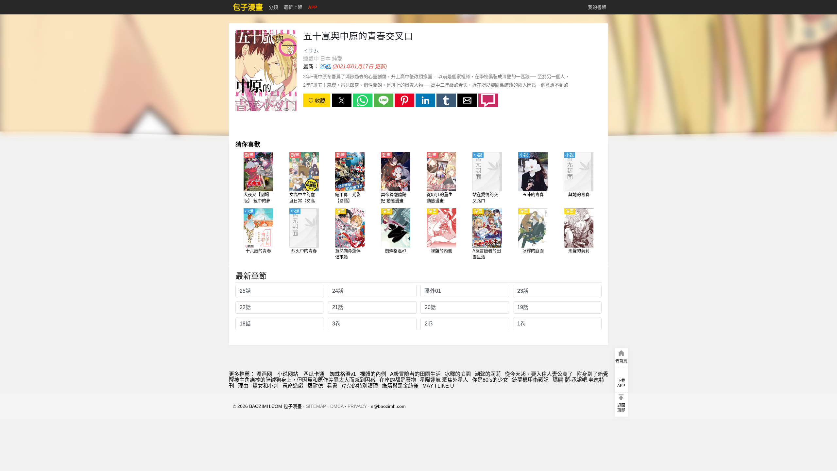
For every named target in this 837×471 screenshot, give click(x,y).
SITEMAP (316, 406)
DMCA (336, 406)
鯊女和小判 (265, 386)
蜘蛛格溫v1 (343, 374)
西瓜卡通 (313, 374)
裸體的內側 (373, 374)
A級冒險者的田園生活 (415, 374)
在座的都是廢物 (397, 380)
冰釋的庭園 (458, 374)
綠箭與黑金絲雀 (400, 386)
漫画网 (264, 374)
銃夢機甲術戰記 (530, 380)
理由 (243, 386)
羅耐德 (315, 386)
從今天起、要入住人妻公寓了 (539, 374)
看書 (332, 386)
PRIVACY (357, 406)
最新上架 (293, 7)
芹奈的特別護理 (359, 386)
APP (312, 7)
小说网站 (287, 374)
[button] (341, 100)
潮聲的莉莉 (488, 374)
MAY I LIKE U (438, 386)
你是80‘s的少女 (490, 380)
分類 (273, 7)
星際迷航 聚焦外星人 (444, 380)
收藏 (319, 101)
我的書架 (597, 7)
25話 (325, 66)
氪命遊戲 (292, 386)
